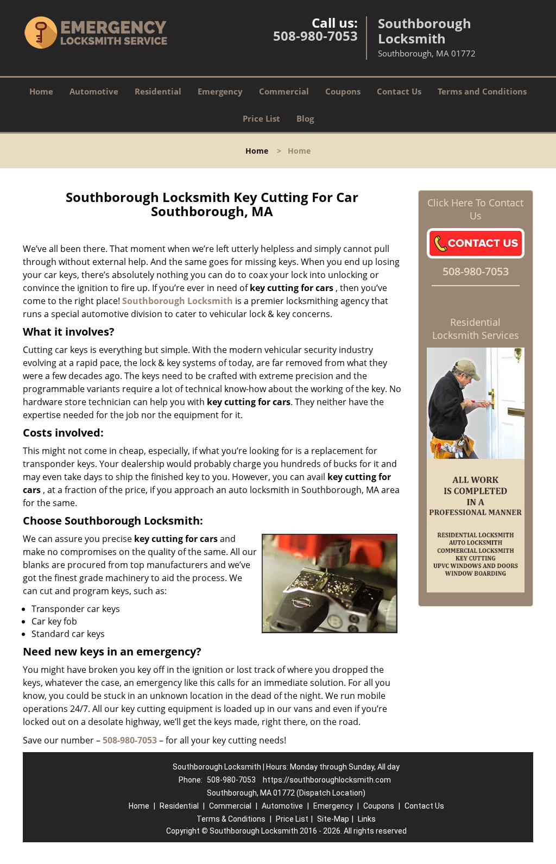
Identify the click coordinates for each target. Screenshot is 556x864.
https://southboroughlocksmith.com (327, 779)
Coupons (343, 91)
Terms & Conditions (231, 819)
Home (41, 91)
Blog (305, 118)
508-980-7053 (315, 36)
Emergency (220, 91)
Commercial (284, 91)
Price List (261, 118)
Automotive (94, 91)
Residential (158, 91)
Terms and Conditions (482, 91)
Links (367, 819)
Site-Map (333, 819)
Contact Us (399, 91)
